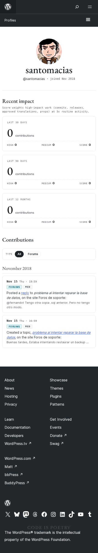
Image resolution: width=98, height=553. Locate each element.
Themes (56, 388)
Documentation (17, 427)
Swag (57, 443)
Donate (58, 435)
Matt (11, 466)
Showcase (58, 380)
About (10, 380)
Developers (14, 435)
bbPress (14, 474)
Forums (33, 254)
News (9, 388)
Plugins (56, 396)
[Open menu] (90, 7)
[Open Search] (77, 7)
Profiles (10, 20)
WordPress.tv (18, 443)
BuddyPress (17, 483)
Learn (9, 419)
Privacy (11, 404)
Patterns (57, 404)
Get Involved (61, 419)
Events (56, 427)
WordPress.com (20, 458)
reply (25, 293)
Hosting (11, 396)
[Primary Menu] (88, 19)
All (19, 254)
